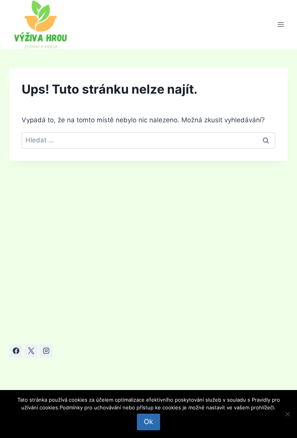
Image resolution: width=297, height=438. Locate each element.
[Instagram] (46, 351)
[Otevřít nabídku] (280, 25)
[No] (287, 414)
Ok (148, 421)
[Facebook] (15, 351)
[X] (31, 351)
